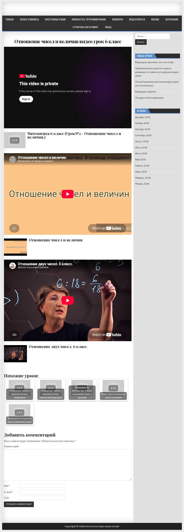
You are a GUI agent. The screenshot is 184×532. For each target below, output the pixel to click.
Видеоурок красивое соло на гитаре (154, 62)
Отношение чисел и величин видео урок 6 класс (67, 41)
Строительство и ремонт (85, 27)
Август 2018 (142, 141)
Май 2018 (140, 159)
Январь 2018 (142, 183)
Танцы (108, 27)
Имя (7, 486)
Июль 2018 (141, 147)
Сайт (6, 498)
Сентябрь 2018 (143, 135)
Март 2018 (141, 171)
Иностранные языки (55, 19)
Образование (171, 19)
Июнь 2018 (141, 153)
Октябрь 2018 (142, 129)
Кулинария (117, 19)
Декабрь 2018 (142, 117)
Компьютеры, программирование (89, 19)
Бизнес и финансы (29, 19)
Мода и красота (137, 19)
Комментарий (11, 446)
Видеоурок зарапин (145, 91)
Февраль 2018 (143, 177)
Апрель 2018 (142, 165)
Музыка (155, 19)
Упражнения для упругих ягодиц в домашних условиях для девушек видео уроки (157, 72)
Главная (10, 19)
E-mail (8, 492)
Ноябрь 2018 (142, 123)
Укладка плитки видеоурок (149, 97)
